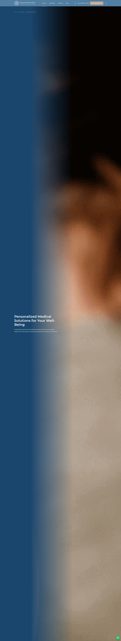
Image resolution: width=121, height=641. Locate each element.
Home (16, 12)
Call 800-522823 (84, 3)
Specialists (52, 3)
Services (44, 3)
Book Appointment (97, 3)
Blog (67, 3)
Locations (60, 3)
